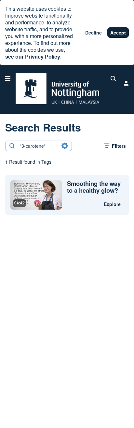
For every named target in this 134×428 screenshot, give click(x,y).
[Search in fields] (65, 146)
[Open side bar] (8, 78)
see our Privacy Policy (32, 56)
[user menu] (126, 83)
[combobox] (38, 146)
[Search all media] (113, 78)
